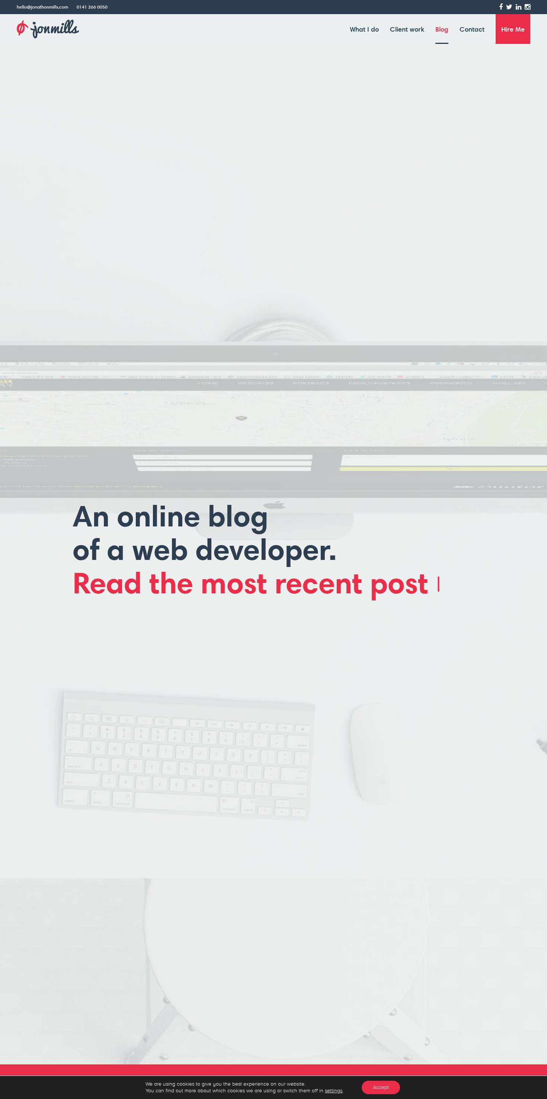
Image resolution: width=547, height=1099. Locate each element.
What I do (364, 29)
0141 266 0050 (92, 7)
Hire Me (513, 29)
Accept (381, 1087)
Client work (407, 29)
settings (333, 1090)
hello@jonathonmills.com (42, 7)
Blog (441, 29)
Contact (472, 29)
